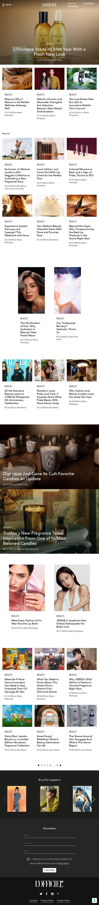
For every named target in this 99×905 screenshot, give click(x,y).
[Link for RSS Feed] (58, 894)
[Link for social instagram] (52, 894)
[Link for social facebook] (46, 894)
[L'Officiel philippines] (49, 5)
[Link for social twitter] (41, 894)
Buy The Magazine (73, 5)
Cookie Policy (63, 900)
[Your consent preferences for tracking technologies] (94, 900)
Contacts (33, 900)
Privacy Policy (63, 863)
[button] (93, 799)
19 (56, 765)
